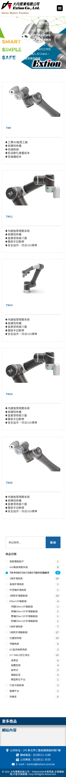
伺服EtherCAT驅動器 (22, 606)
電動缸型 (16, 674)
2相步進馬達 (16, 578)
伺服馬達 (14, 643)
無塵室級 (16, 665)
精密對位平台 (18, 679)
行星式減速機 (17, 685)
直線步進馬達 (17, 584)
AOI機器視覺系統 (19, 567)
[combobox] (25, 542)
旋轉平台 (14, 691)
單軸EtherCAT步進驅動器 (24, 611)
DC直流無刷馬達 (18, 649)
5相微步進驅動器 (18, 632)
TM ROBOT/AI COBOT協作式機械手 (29, 572)
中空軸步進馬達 (18, 590)
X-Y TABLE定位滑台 (20, 655)
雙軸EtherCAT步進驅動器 (24, 616)
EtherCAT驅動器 (18, 601)
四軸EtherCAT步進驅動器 (24, 621)
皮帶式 (14, 670)
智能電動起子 (17, 561)
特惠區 (13, 696)
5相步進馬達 (16, 626)
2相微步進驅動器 (18, 595)
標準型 (14, 660)
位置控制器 (15, 638)
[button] (60, 8)
